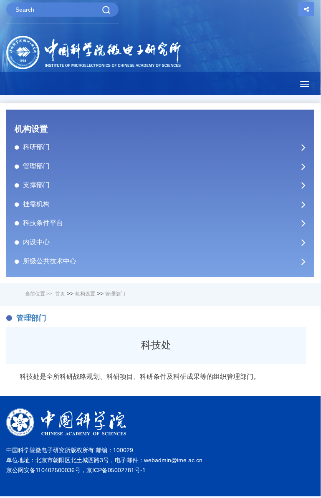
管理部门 (36, 166)
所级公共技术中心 (49, 261)
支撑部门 (36, 184)
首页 (60, 294)
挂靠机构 (36, 204)
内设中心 (36, 241)
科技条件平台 (43, 222)
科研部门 (36, 146)
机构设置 (85, 294)
